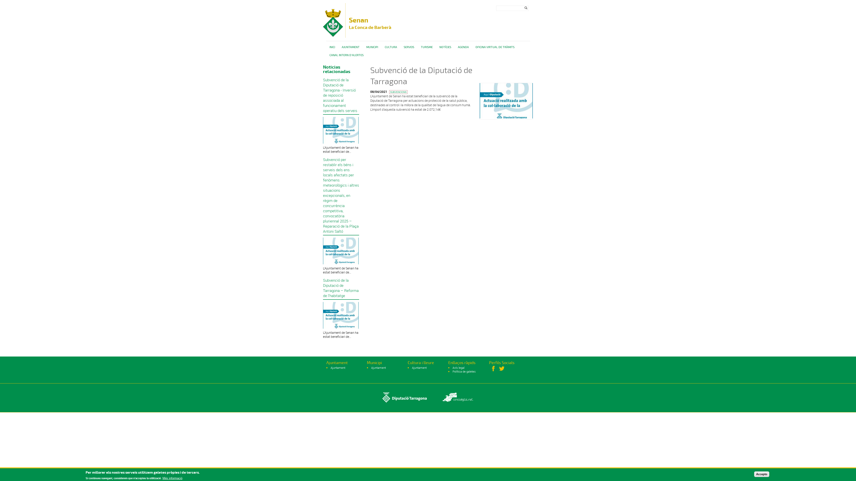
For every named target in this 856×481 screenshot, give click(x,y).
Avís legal (459, 368)
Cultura (391, 47)
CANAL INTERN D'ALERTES (346, 55)
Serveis (409, 47)
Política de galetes (464, 371)
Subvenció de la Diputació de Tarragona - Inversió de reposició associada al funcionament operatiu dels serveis (340, 95)
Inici (332, 47)
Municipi (372, 47)
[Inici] (333, 35)
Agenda (463, 47)
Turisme (427, 47)
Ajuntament (351, 47)
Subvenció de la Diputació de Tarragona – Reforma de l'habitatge (341, 288)
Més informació (172, 478)
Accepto (761, 474)
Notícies (445, 47)
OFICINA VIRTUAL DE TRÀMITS (494, 47)
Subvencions (398, 92)
